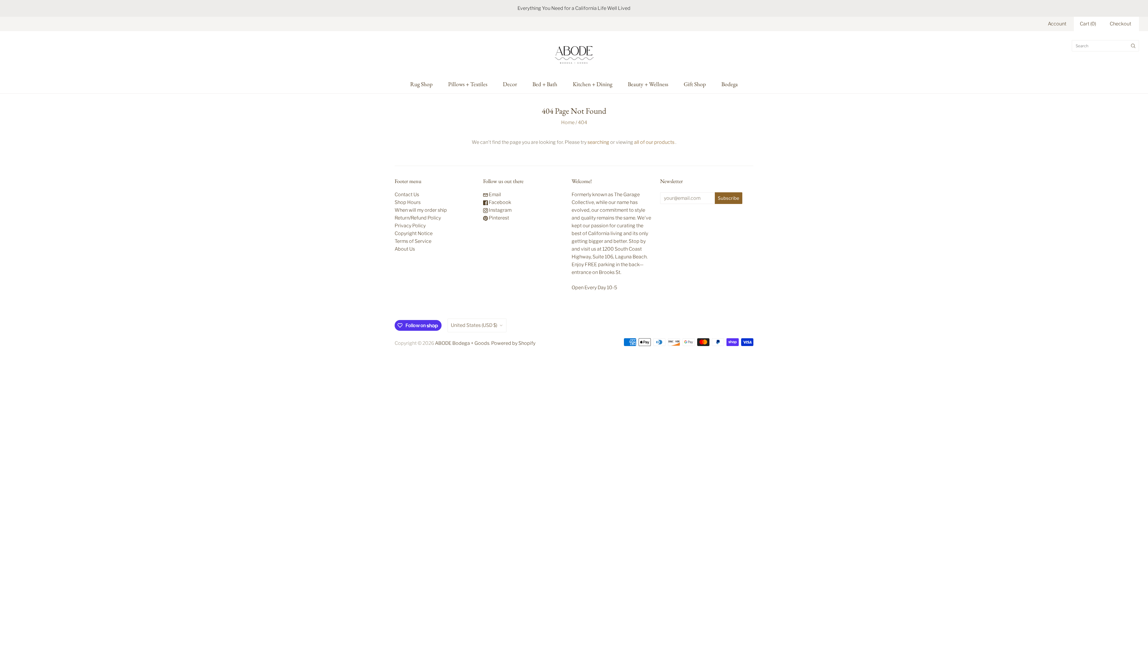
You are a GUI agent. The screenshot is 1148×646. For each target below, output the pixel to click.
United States (474, 325)
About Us (405, 249)
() (1088, 24)
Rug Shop (421, 84)
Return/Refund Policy (418, 218)
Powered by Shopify (513, 343)
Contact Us (407, 194)
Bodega (729, 84)
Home (568, 122)
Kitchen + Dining (592, 84)
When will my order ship (421, 210)
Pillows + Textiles (467, 84)
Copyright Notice (414, 233)
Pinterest (498, 218)
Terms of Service (413, 241)
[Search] (1133, 45)
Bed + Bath (544, 84)
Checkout (1120, 24)
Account (1057, 24)
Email (494, 194)
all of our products (654, 142)
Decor (510, 84)
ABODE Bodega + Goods (462, 343)
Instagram (500, 210)
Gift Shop (695, 84)
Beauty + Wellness (648, 84)
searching (598, 142)
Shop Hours (408, 202)
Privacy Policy (410, 225)
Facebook (499, 202)
